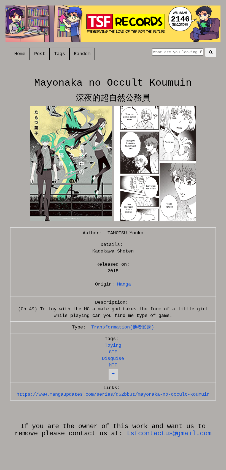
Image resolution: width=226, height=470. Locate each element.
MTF (113, 365)
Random (82, 53)
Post (39, 53)
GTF (113, 352)
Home (19, 53)
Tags (59, 53)
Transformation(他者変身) (122, 327)
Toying (113, 345)
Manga (124, 284)
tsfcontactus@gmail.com (169, 433)
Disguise (113, 358)
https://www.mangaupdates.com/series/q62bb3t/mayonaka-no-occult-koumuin (113, 394)
